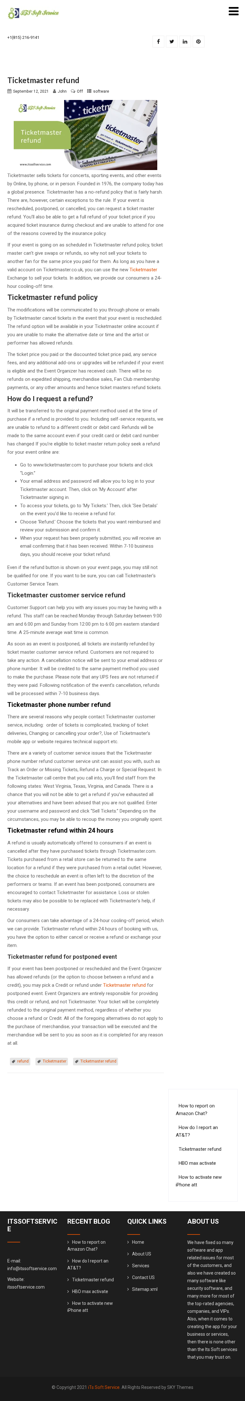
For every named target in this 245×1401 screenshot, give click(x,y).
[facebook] (158, 41)
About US (141, 1253)
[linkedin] (185, 41)
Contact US (143, 1277)
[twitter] (172, 41)
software (101, 91)
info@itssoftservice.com (32, 1268)
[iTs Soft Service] (33, 9)
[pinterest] (198, 41)
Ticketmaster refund (124, 985)
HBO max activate (197, 1163)
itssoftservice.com (26, 1287)
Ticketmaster (143, 270)
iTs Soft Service (104, 1387)
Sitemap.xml (145, 1289)
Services (140, 1265)
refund (23, 1061)
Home (138, 1242)
